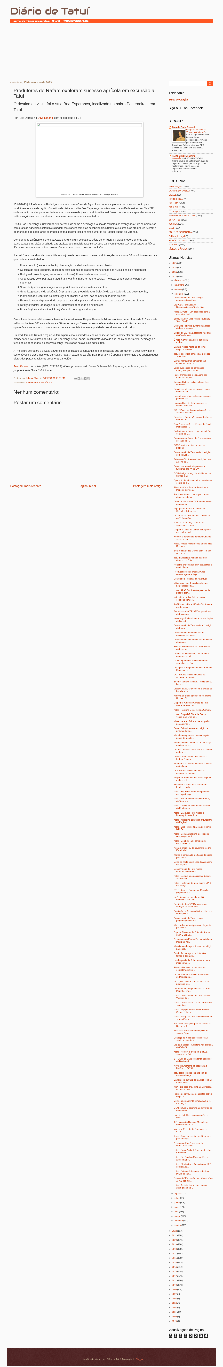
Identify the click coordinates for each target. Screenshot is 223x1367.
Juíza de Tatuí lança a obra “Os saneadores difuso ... (189, 523)
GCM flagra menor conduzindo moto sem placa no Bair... (191, 661)
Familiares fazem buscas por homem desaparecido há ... (191, 495)
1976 (174, 1321)
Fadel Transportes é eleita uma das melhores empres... (190, 376)
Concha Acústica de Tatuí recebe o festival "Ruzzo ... (190, 757)
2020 (174, 1240)
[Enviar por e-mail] (75, 378)
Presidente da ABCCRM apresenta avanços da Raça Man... (190, 905)
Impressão (177, 158)
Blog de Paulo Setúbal (183, 127)
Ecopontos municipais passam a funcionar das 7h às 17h (189, 467)
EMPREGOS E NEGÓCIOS (39, 382)
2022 (174, 1231)
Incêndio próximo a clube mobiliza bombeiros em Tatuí (190, 898)
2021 (174, 1235)
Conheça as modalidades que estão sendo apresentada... (191, 1039)
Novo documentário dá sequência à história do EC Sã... (190, 1067)
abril (177, 1211)
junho (177, 1202)
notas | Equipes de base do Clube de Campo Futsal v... (191, 1010)
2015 (174, 1262)
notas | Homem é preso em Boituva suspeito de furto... (190, 1053)
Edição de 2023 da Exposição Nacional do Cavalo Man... (192, 334)
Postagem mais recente (25, 486)
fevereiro (179, 1220)
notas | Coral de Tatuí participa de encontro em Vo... (190, 842)
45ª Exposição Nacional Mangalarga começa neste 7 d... (191, 1123)
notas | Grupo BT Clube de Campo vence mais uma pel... (190, 715)
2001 (174, 1312)
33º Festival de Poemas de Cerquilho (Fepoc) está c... (191, 891)
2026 (174, 263)
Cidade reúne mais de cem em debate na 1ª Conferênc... (192, 516)
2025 (174, 267)
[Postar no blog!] (78, 378)
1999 (174, 1316)
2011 (174, 1280)
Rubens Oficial (33, 378)
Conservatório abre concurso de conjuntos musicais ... (189, 633)
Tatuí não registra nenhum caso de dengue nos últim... (190, 559)
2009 (174, 1289)
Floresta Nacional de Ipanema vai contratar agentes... (190, 968)
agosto (178, 1193)
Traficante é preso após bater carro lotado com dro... (190, 785)
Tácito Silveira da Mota (183, 156)
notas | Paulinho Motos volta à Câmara (192, 710)
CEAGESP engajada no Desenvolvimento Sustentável (189, 306)
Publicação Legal (177, 236)
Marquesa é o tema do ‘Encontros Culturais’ (196, 131)
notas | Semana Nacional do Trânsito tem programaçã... (191, 835)
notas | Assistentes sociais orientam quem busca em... (191, 1186)
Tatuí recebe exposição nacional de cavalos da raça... (190, 1074)
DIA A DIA (173, 207)
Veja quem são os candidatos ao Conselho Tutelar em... (189, 509)
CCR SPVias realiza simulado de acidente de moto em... (189, 771)
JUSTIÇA (173, 224)
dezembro (179, 280)
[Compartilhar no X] (81, 378)
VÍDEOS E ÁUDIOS (178, 249)
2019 (174, 1244)
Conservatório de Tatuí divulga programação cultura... (188, 298)
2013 (174, 1271)
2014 (174, 1267)
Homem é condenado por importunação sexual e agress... (192, 537)
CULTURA (173, 203)
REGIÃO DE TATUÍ (178, 240)
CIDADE (173, 195)
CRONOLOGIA (176, 199)
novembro (179, 285)
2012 (174, 1276)
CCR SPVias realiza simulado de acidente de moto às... (189, 675)
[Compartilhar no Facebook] (85, 378)
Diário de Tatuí (49, 11)
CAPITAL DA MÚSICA (179, 191)
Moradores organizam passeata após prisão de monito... (191, 736)
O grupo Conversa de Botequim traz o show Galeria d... (192, 933)
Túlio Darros (21, 366)
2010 (174, 1285)
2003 (174, 1303)
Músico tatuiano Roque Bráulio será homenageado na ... (190, 584)
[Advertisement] (111, 52)
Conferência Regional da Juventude (190, 579)
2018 (174, 1249)
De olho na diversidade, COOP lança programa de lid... (191, 654)
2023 (174, 276)
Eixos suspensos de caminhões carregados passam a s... (189, 369)
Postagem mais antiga (147, 486)
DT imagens (174, 211)
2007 (174, 1294)
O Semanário (45, 117)
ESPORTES (174, 220)
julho (177, 1198)
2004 (174, 1298)
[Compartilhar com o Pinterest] (88, 378)
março (178, 1216)
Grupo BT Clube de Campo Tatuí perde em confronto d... (192, 530)
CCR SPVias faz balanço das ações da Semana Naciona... (192, 411)
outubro (178, 289)
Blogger (139, 1359)
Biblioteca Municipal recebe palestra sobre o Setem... (191, 1031)
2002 (174, 1307)
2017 (174, 1253)
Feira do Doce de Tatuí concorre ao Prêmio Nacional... (190, 404)
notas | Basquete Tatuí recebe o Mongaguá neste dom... (189, 814)
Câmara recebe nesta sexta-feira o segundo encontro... (190, 348)
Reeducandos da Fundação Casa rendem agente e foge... (189, 573)
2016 (174, 1258)
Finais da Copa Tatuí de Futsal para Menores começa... (191, 488)
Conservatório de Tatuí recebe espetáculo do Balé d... (188, 870)
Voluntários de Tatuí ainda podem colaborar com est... (189, 598)
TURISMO (173, 244)
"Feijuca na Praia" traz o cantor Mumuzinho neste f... (188, 1144)
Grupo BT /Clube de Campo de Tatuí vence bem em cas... (191, 704)
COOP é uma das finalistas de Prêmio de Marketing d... (192, 975)
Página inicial (87, 486)
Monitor (172, 228)
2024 (174, 272)
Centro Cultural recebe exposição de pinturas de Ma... (191, 729)
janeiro (178, 1225)
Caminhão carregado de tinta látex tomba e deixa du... (190, 954)
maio (177, 1207)
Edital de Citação (178, 99)
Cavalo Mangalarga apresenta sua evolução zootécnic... (190, 362)
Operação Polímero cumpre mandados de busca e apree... (192, 327)
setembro (179, 294)
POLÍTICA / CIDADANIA (180, 232)
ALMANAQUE (175, 186)
